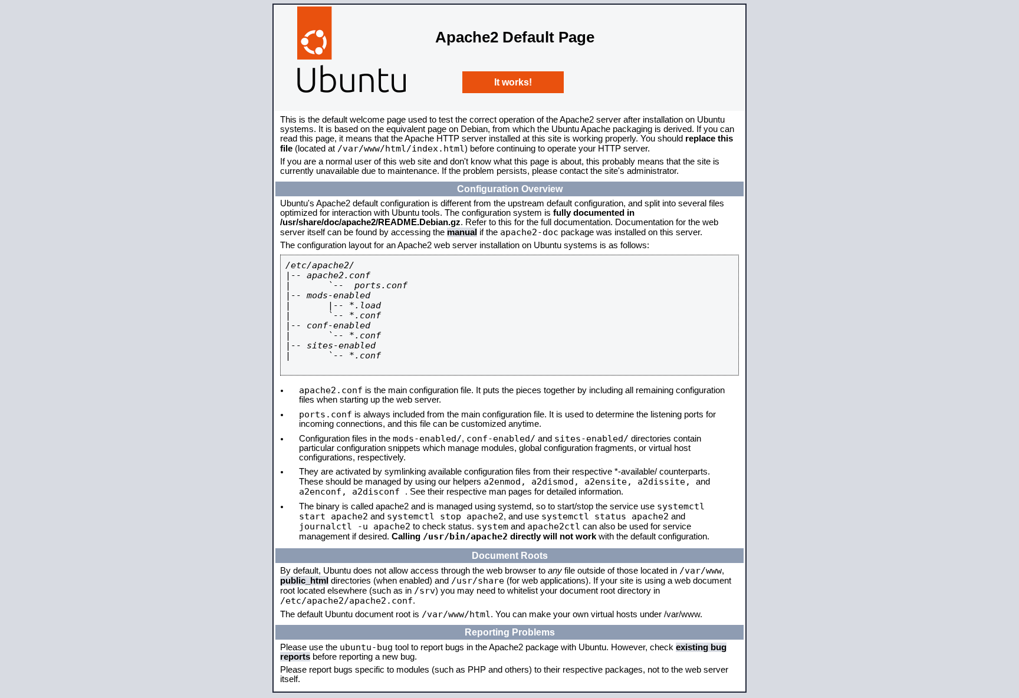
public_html (304, 580)
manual (462, 232)
